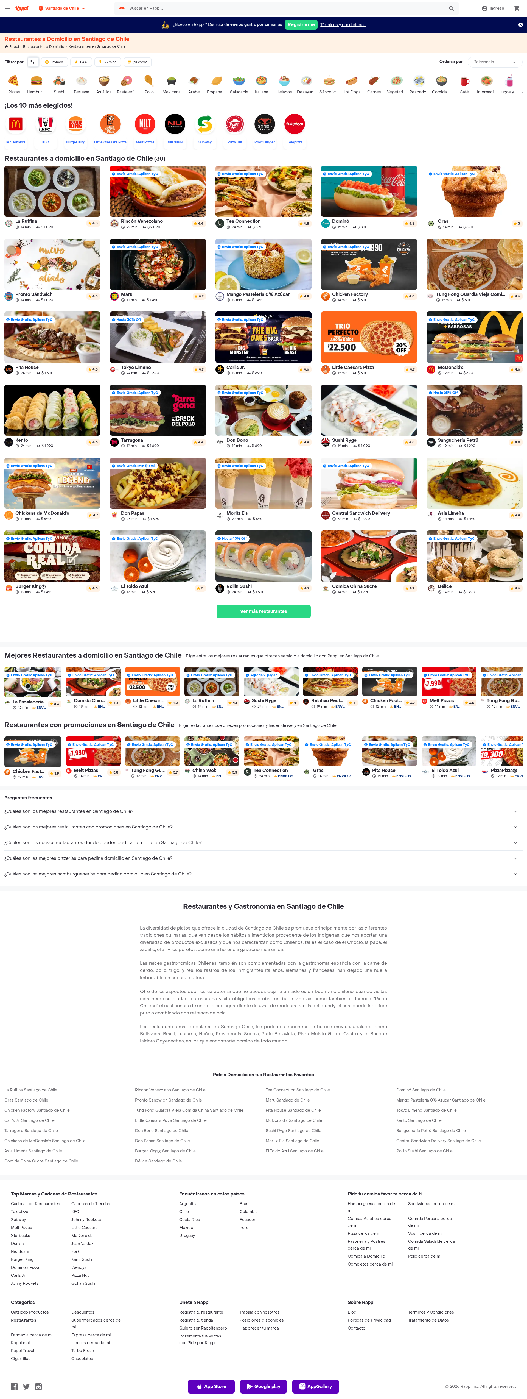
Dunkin (17, 1243)
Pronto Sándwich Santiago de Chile (168, 1100)
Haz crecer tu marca (259, 1328)
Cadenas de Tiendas (90, 1203)
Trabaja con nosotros (260, 1312)
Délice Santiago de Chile (158, 1161)
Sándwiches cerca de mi (432, 1203)
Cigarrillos (20, 1358)
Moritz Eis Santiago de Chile (292, 1141)
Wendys (78, 1267)
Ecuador (248, 1219)
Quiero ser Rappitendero (203, 1328)
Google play (267, 1386)
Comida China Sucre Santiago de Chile (41, 1161)
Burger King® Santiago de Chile (165, 1151)
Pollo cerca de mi (424, 1256)
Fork (75, 1251)
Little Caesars (84, 1227)
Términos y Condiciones (431, 1312)
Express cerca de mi (91, 1335)
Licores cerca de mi (90, 1342)
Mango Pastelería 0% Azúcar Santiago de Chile (441, 1100)
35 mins (110, 62)
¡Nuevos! (140, 62)
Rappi (14, 47)
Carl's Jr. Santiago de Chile (29, 1120)
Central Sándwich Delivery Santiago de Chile (438, 1141)
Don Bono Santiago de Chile (161, 1130)
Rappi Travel (22, 1350)
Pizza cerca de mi (365, 1233)
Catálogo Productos (30, 1312)
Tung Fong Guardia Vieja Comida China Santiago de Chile (189, 1110)
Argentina (188, 1203)
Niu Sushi (20, 1251)
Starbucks (20, 1235)
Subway (18, 1219)
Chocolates (82, 1358)
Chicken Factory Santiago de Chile (37, 1110)
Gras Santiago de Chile (26, 1100)
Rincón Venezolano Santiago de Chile (170, 1090)
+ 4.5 (83, 62)
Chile (184, 1211)
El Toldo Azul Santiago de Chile (295, 1151)
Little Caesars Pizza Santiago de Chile (171, 1120)
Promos (56, 62)
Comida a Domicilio (366, 1256)
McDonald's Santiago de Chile (294, 1120)
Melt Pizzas (21, 1227)
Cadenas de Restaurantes (35, 1203)
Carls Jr (18, 1275)
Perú (244, 1227)
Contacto (356, 1328)
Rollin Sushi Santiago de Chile (424, 1151)
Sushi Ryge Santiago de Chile (293, 1130)
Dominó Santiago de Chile (421, 1090)
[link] (52, 197)
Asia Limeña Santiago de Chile (33, 1151)
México (186, 1227)
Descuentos (82, 1312)
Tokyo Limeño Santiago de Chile (426, 1110)
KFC (75, 1211)
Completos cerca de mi (370, 1264)
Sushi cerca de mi (425, 1233)
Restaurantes (23, 1320)
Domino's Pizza (25, 1267)
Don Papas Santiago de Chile (162, 1141)
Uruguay (187, 1235)
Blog (352, 1312)
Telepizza (19, 1211)
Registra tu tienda (196, 1320)
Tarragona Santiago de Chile (31, 1130)
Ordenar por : (451, 62)
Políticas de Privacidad (369, 1320)
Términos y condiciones (343, 24)
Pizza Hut (80, 1275)
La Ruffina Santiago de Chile (30, 1090)
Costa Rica (189, 1219)
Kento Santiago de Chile (419, 1120)
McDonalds (82, 1235)
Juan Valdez (82, 1243)
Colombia (249, 1211)
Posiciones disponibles (262, 1320)
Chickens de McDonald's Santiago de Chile (45, 1141)
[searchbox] (285, 8)
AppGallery (319, 1386)
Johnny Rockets (86, 1219)
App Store (215, 1386)
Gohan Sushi (83, 1283)
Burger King (22, 1259)
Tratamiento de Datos (428, 1320)
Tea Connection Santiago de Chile (298, 1090)
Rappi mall (20, 1342)
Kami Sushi (81, 1259)
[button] (62, 8)
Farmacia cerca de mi (32, 1335)
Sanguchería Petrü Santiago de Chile (431, 1130)
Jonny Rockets (24, 1283)
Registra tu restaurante (201, 1312)
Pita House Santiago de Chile (293, 1110)
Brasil (245, 1203)
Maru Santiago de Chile (288, 1100)
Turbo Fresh (82, 1350)
